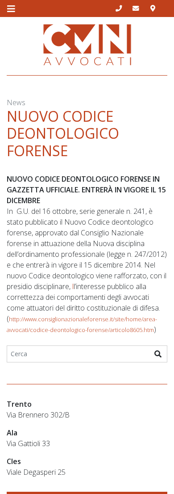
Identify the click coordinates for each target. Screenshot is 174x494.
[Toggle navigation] (11, 9)
